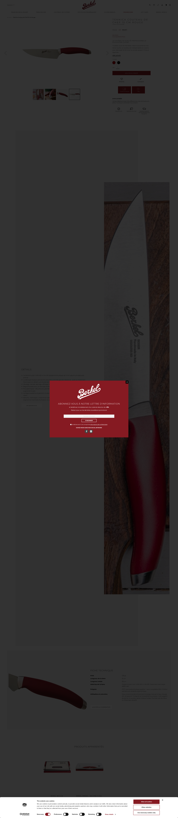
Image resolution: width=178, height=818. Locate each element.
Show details (109, 814)
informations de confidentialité (98, 424)
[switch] (66, 814)
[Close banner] (162, 800)
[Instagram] (91, 431)
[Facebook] (86, 431)
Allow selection (146, 807)
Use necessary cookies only (146, 812)
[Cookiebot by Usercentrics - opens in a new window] (25, 814)
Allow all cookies (146, 802)
